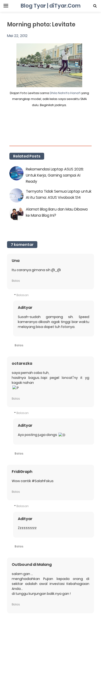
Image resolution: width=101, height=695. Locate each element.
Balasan (22, 295)
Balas (16, 281)
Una (15, 260)
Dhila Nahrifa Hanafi (65, 93)
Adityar (25, 307)
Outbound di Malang (32, 564)
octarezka (22, 363)
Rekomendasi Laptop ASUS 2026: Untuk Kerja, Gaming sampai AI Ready (55, 175)
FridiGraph (22, 471)
